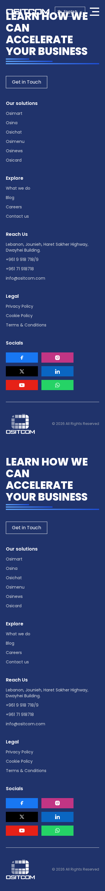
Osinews (14, 151)
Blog (10, 197)
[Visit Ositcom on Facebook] (22, 357)
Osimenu (15, 141)
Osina (12, 123)
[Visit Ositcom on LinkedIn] (57, 371)
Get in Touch (26, 82)
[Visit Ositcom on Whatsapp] (57, 385)
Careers (14, 207)
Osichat (14, 132)
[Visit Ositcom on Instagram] (57, 357)
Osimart (14, 113)
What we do (18, 188)
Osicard (14, 160)
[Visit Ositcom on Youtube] (22, 385)
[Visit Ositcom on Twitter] (22, 371)
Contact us (17, 216)
